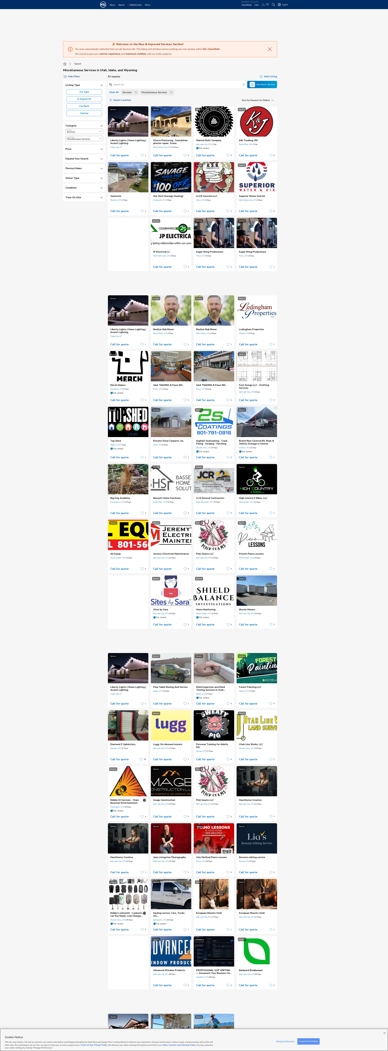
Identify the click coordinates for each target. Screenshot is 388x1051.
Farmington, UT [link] (116, 807)
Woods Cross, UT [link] (203, 447)
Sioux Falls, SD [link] (245, 144)
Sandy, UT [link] (157, 691)
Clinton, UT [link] (243, 447)
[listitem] (128, 133)
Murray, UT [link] (243, 333)
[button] (100, 131)
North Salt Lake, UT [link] (161, 256)
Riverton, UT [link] (115, 200)
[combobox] (84, 131)
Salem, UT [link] (200, 694)
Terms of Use (86, 1045)
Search (77, 63)
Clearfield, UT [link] (201, 977)
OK (384, 1033)
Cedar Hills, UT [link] (159, 502)
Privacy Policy (100, 1045)
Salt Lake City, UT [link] (203, 144)
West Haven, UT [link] (159, 333)
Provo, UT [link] (200, 256)
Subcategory (70, 137)
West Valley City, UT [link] (161, 147)
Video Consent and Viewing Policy (179, 1045)
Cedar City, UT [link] (116, 147)
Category (69, 130)
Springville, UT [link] (159, 920)
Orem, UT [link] (200, 200)
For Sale (84, 91)
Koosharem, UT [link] (116, 502)
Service (84, 113)
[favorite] (142, 155)
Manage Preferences (285, 1041)
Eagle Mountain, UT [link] (204, 502)
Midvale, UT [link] (115, 748)
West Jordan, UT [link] (245, 502)
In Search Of (84, 99)
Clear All (114, 92)
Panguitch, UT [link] (116, 389)
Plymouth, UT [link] (159, 200)
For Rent (84, 106)
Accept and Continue (308, 1041)
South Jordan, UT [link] (117, 558)
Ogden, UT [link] (114, 445)
